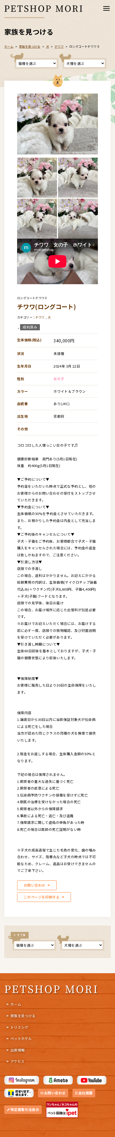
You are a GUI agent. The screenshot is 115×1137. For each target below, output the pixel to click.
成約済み (30, 326)
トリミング (19, 1027)
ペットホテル (21, 1038)
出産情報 (17, 1050)
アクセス (17, 1061)
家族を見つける (23, 1015)
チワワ (59, 46)
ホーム (15, 1004)
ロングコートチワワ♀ (32, 298)
